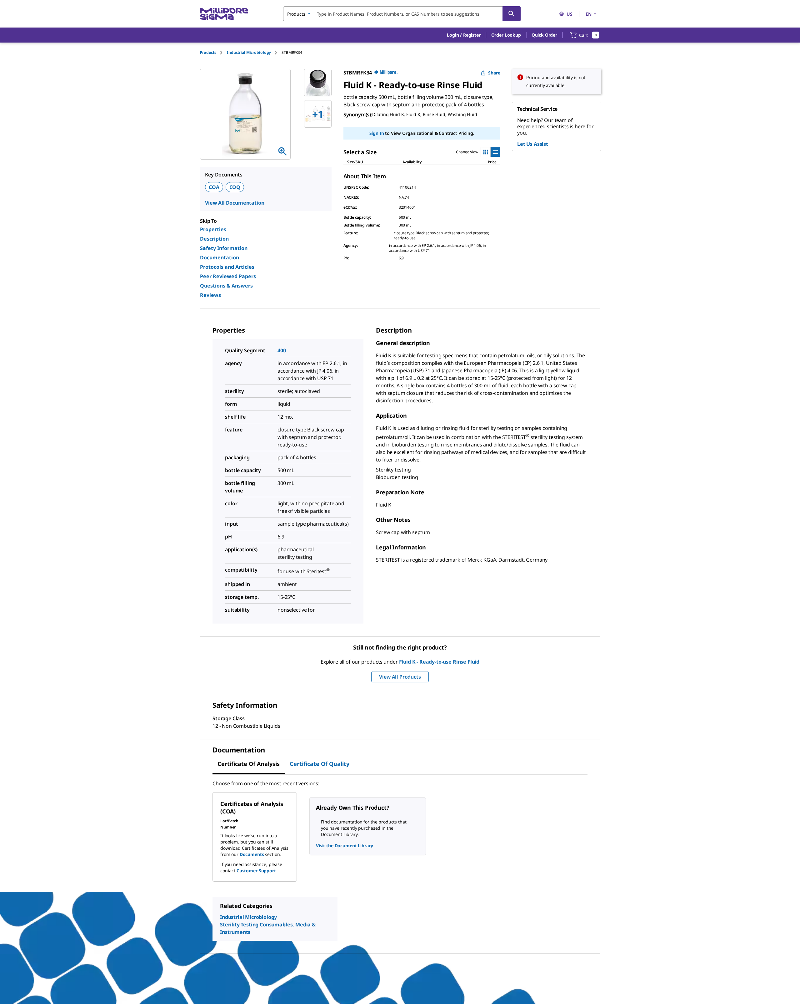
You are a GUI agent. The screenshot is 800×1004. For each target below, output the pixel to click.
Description (214, 238)
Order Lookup (506, 35)
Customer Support (256, 871)
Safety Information (224, 248)
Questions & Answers (226, 285)
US (569, 14)
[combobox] (402, 13)
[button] (463, 35)
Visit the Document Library (344, 846)
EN (589, 14)
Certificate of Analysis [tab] (249, 763)
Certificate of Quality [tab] (319, 763)
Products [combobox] (296, 14)
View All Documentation (234, 203)
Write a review (402, 115)
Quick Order (544, 35)
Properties (213, 229)
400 (282, 350)
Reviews (210, 295)
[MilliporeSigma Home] (224, 14)
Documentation (219, 257)
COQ (235, 187)
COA (214, 187)
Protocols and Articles (227, 266)
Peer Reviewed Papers (228, 276)
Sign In (376, 144)
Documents (252, 854)
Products (208, 52)
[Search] (511, 13)
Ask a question (437, 115)
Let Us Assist (532, 144)
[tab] (213, 52)
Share (494, 73)
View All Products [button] (400, 676)
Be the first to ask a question (254, 984)
